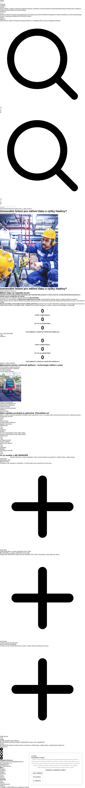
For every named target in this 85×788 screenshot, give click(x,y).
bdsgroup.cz (14, 787)
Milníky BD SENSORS (19, 16)
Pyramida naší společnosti (19, 14)
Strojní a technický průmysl (18, 10)
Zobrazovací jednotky (6, 450)
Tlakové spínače (5, 441)
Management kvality (54, 14)
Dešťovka (3, 11)
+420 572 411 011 (5, 761)
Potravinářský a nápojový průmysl (10, 8)
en (0, 110)
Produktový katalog (19, 20)
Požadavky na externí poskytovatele (71, 14)
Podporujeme (9, 16)
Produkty (2, 4)
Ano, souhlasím (37, 773)
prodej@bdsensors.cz (17, 761)
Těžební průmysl (5, 10)
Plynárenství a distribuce (74, 8)
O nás (1, 13)
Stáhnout (2, 19)
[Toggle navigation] (1, 2)
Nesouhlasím (37, 777)
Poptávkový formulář (54, 20)
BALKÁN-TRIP (4, 461)
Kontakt (29, 16)
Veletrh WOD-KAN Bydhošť (8, 644)
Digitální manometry (6, 424)
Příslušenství (4, 425)
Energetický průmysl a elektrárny (29, 8)
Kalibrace (3, 5)
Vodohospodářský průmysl (58, 8)
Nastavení (38, 780)
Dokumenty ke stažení (6, 20)
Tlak (1, 419)
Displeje (2, 449)
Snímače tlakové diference (8, 422)
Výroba (2, 16)
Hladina (2, 431)
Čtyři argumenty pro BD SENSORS (37, 14)
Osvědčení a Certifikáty (32, 20)
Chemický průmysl (45, 8)
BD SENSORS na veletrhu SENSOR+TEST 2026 (14, 553)
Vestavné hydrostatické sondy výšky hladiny (13, 434)
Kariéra (2, 17)
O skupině (8, 14)
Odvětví (2, 7)
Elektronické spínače (6, 443)
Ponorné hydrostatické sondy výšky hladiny (12, 433)
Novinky (2, 14)
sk (0, 112)
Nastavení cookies (23, 787)
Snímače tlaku (4, 421)
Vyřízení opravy (43, 20)
